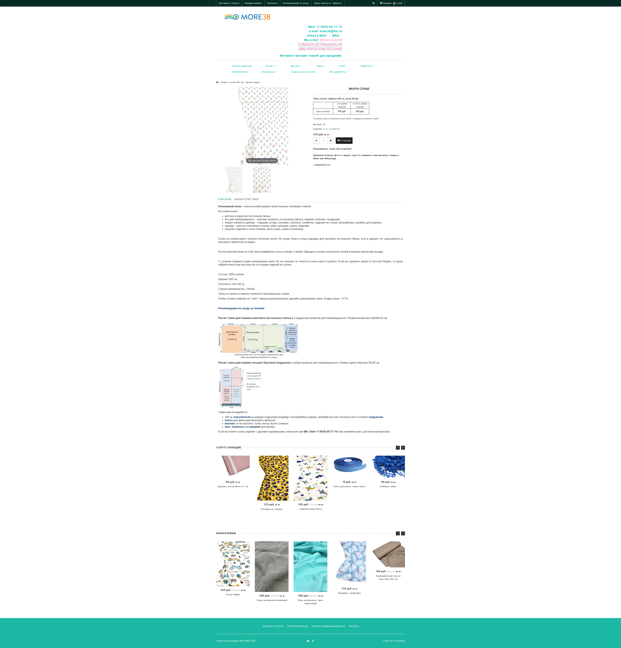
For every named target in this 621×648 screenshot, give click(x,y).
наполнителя (242, 417)
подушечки (376, 417)
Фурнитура (268, 72)
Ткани (319, 66)
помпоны (238, 426)
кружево (255, 426)
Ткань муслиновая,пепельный (271, 600)
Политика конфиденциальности (328, 626)
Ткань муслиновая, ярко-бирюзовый (310, 602)
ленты (229, 420)
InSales (401, 640)
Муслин (295, 66)
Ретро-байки (233, 594)
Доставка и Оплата (273, 626)
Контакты (272, 3)
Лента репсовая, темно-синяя (349, 486)
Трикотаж (366, 66)
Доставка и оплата (229, 3)
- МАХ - (335, 35)
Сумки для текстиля (303, 72)
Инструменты (337, 72)
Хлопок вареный (241, 66)
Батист (269, 66)
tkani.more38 (332, 40)
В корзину (345, 140)
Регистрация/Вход (297, 626)
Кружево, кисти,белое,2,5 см (233, 486)
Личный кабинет (253, 3)
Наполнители (240, 72)
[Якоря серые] (233, 180)
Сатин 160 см (236, 82)
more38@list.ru (331, 31)
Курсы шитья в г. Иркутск (328, 3)
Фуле (342, 66)
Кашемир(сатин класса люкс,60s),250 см (388, 577)
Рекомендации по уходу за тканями (241, 308)
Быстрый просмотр (234, 467)
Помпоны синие (388, 486)
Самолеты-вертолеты (310, 509)
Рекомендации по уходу (296, 3)
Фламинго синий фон (349, 593)
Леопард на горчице (272, 509)
